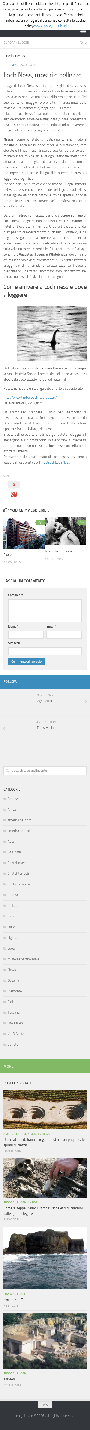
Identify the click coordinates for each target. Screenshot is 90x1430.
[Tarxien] (45, 1341)
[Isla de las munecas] (65, 531)
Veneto (13, 1044)
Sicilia (11, 1002)
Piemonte (15, 991)
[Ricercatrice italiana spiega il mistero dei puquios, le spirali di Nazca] (45, 1109)
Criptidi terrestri (19, 873)
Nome (13, 626)
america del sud (19, 831)
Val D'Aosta (16, 1034)
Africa (12, 809)
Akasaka (9, 555)
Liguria (12, 938)
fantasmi (14, 906)
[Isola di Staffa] (45, 1258)
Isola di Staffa (14, 1300)
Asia (11, 841)
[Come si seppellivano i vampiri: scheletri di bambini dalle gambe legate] (45, 1178)
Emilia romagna (19, 884)
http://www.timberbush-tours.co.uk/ (30, 397)
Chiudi (62, 26)
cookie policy (43, 26)
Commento (15, 595)
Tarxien (9, 1379)
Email (51, 626)
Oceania (13, 980)
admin (12, 64)
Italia (11, 916)
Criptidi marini (17, 863)
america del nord (19, 820)
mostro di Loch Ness (55, 462)
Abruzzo (14, 799)
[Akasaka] (24, 533)
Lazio (11, 927)
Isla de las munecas (59, 551)
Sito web (14, 643)
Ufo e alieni (16, 1023)
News (12, 970)
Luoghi (23, 43)
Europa (9, 43)
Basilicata (14, 852)
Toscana (13, 1012)
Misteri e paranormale (23, 959)
